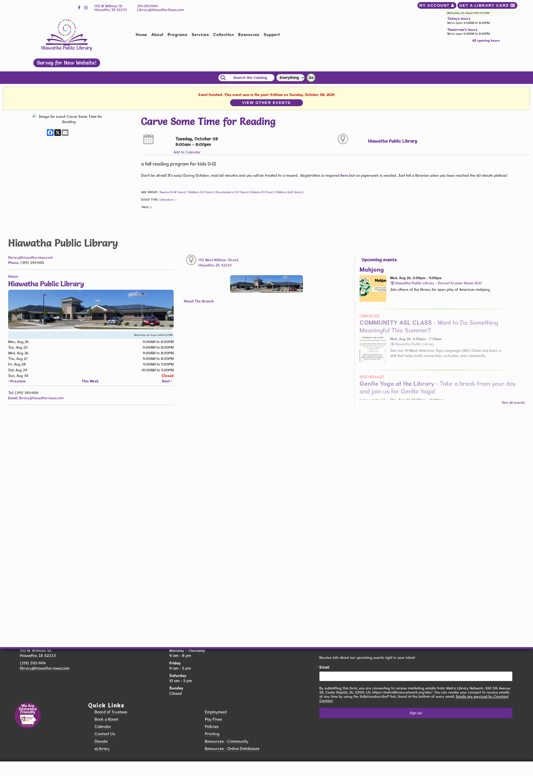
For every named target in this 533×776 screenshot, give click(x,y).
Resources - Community (226, 741)
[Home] (67, 32)
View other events (266, 103)
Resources (248, 34)
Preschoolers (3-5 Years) (232, 192)
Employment (216, 712)
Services (200, 34)
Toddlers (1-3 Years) (201, 192)
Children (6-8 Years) (288, 192)
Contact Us (105, 733)
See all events (513, 402)
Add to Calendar (187, 152)
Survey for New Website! (66, 63)
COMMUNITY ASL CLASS (429, 326)
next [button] (166, 381)
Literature (167, 199)
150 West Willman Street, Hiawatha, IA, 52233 (218, 262)
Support (272, 34)
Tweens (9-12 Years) (172, 192)
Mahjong (372, 269)
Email (324, 667)
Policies (212, 726)
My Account (435, 5)
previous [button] (17, 381)
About (157, 34)
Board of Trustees (111, 712)
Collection (223, 34)
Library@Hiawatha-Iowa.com (160, 9)
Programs (177, 34)
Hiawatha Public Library (392, 141)
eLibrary (102, 748)
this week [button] (90, 381)
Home (141, 34)
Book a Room (106, 719)
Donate (101, 741)
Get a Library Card (485, 5)
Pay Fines (213, 719)
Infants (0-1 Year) (262, 192)
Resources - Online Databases (232, 748)
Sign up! (416, 712)
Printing (212, 733)
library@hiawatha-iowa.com (30, 257)
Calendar (103, 726)
